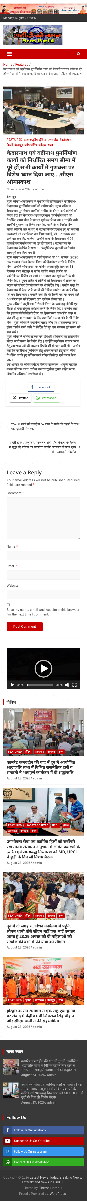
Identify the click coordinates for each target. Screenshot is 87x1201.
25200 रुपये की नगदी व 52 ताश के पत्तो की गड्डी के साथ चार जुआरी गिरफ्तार (45, 426)
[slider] (40, 685)
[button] (43, 669)
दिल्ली (10, 145)
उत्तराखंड (53, 140)
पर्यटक (42, 145)
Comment (15, 493)
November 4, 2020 (19, 189)
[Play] (12, 685)
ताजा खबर (14, 1051)
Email (12, 566)
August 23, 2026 (18, 778)
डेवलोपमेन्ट (65, 140)
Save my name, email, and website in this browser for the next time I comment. (43, 612)
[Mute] (67, 685)
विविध (11, 702)
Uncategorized (36, 825)
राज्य (50, 145)
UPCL (55, 825)
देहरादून (18, 145)
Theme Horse (49, 1188)
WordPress (58, 1194)
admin (39, 189)
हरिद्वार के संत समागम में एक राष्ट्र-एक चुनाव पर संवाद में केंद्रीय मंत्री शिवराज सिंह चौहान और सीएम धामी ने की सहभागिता (41, 1016)
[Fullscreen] (74, 685)
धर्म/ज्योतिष (31, 145)
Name (12, 546)
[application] (43, 668)
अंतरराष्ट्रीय (31, 140)
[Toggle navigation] (9, 54)
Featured (15, 140)
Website (13, 586)
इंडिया (42, 140)
